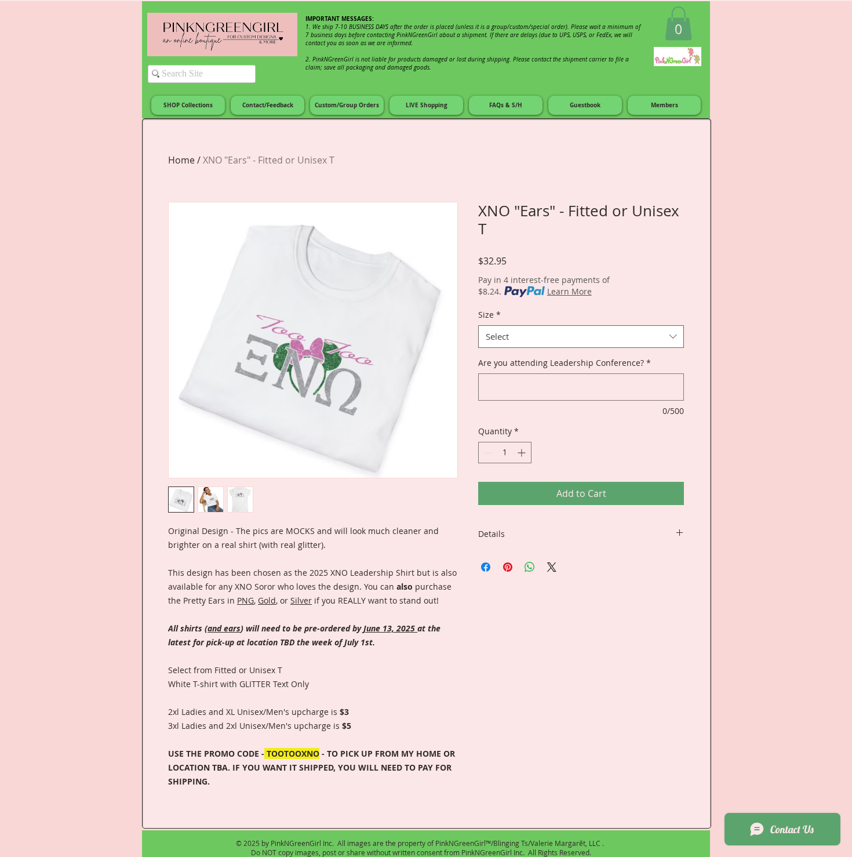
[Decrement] (487, 452)
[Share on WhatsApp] (530, 567)
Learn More (569, 291)
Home (181, 160)
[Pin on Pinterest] (508, 567)
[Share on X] (552, 567)
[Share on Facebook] (486, 567)
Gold (267, 600)
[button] (678, 23)
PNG (245, 600)
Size (489, 314)
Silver (301, 600)
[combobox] (581, 336)
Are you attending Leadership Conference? (564, 362)
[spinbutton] (504, 452)
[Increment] (522, 452)
